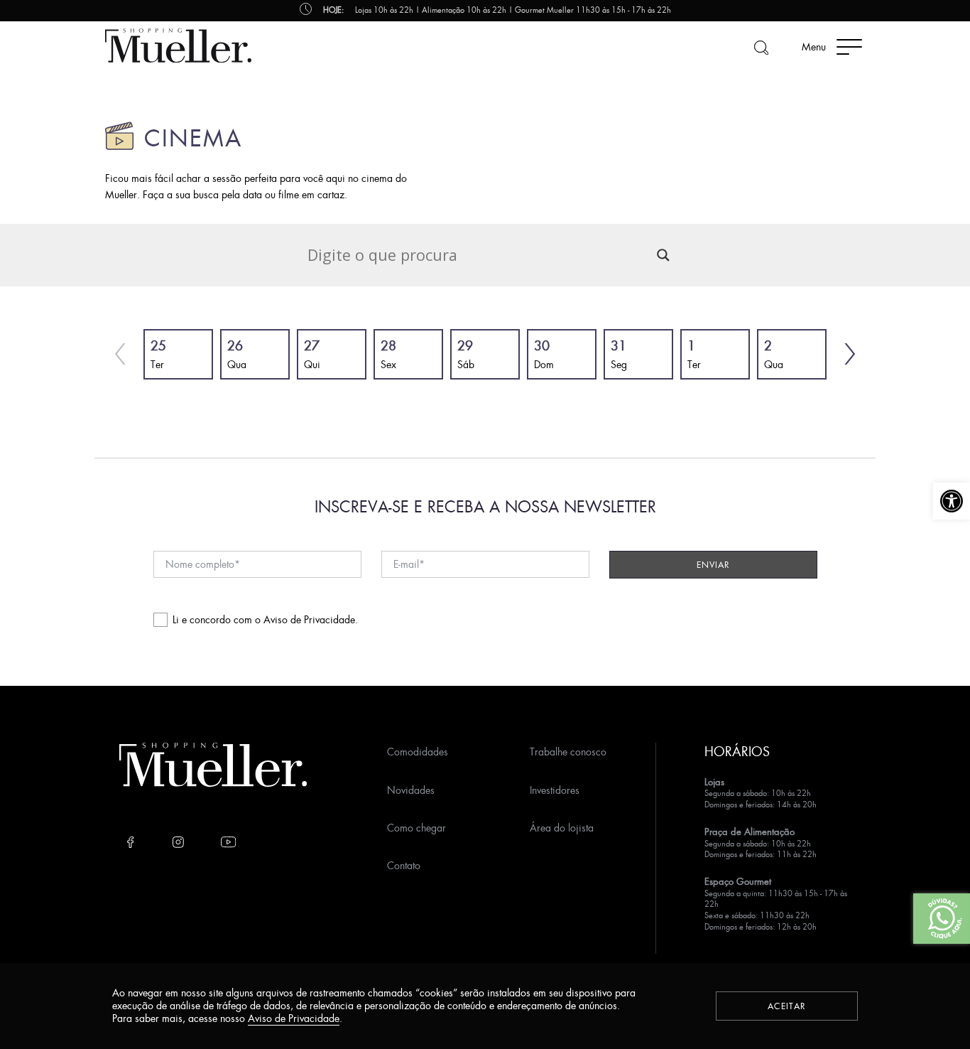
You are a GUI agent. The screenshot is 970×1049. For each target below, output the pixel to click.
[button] (951, 501)
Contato (403, 865)
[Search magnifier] (663, 255)
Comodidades (417, 751)
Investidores (554, 790)
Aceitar (787, 1006)
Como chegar (416, 827)
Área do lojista (562, 827)
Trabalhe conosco (568, 751)
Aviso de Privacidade (309, 619)
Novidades (411, 790)
